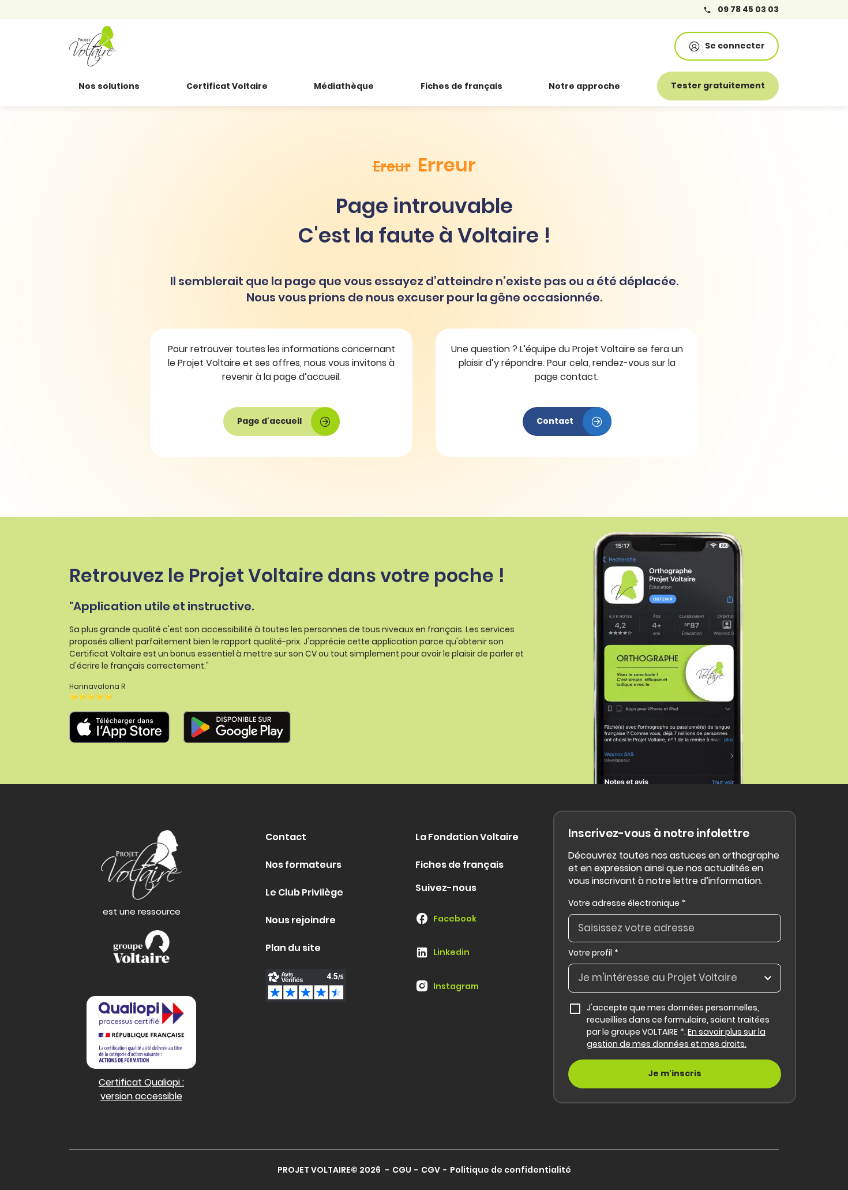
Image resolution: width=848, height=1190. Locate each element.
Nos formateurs (303, 864)
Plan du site (293, 947)
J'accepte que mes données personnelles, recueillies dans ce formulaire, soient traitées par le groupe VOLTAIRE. (684, 1026)
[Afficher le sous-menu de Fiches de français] (519, 86)
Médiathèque (344, 86)
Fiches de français (461, 86)
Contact (285, 837)
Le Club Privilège (304, 892)
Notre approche (584, 86)
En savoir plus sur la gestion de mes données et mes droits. (676, 1038)
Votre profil (593, 952)
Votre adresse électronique (627, 903)
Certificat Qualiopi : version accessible (141, 1089)
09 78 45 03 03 (747, 9)
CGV (430, 1170)
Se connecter (735, 45)
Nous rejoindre (300, 920)
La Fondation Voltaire (467, 837)
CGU (401, 1170)
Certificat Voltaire (227, 86)
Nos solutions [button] (109, 86)
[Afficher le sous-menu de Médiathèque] (390, 86)
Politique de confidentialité (510, 1170)
